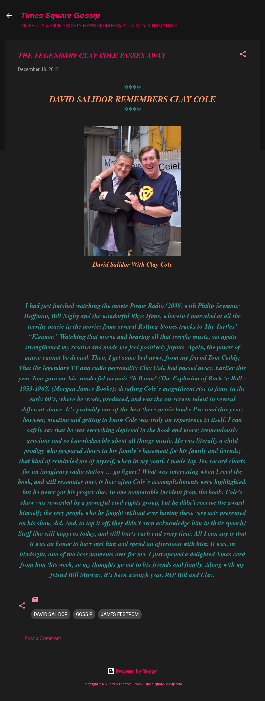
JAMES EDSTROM (120, 614)
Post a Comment (43, 638)
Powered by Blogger (136, 671)
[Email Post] (35, 601)
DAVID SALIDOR (51, 614)
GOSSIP (84, 614)
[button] (243, 55)
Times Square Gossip (60, 15)
